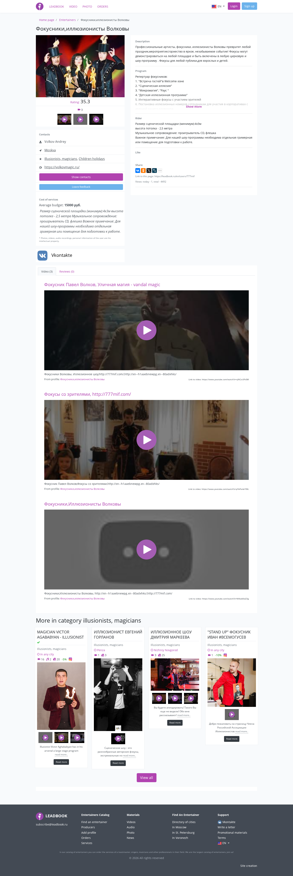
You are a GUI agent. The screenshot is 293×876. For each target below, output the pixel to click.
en (219, 6)
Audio (131, 827)
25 (163, 655)
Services (86, 843)
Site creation (248, 866)
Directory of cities (184, 822)
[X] (148, 170)
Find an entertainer (94, 822)
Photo (87, 6)
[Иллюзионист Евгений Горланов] (118, 694)
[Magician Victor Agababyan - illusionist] (61, 696)
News (130, 838)
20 (58, 659)
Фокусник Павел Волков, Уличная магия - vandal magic (102, 284)
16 (42, 659)
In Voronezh (180, 838)
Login (234, 6)
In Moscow (179, 827)
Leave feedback (81, 186)
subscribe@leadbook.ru (52, 824)
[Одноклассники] (143, 170)
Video (73, 6)
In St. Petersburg (183, 832)
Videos (131, 822)
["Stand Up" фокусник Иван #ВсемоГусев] (231, 682)
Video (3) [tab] (47, 271)
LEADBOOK (55, 815)
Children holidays (92, 159)
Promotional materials (232, 832)
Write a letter (226, 827)
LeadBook (56, 6)
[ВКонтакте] (137, 170)
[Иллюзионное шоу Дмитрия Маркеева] (175, 674)
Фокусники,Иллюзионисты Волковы (82, 504)
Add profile (88, 832)
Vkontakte (228, 822)
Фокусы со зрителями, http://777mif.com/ (87, 394)
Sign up (249, 6)
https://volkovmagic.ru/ (62, 167)
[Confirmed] (38, 642)
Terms (222, 838)
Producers (88, 827)
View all (146, 777)
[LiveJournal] (154, 170)
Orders (102, 6)
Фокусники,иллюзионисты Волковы (82, 379)
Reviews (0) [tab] (66, 271)
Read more (61, 761)
